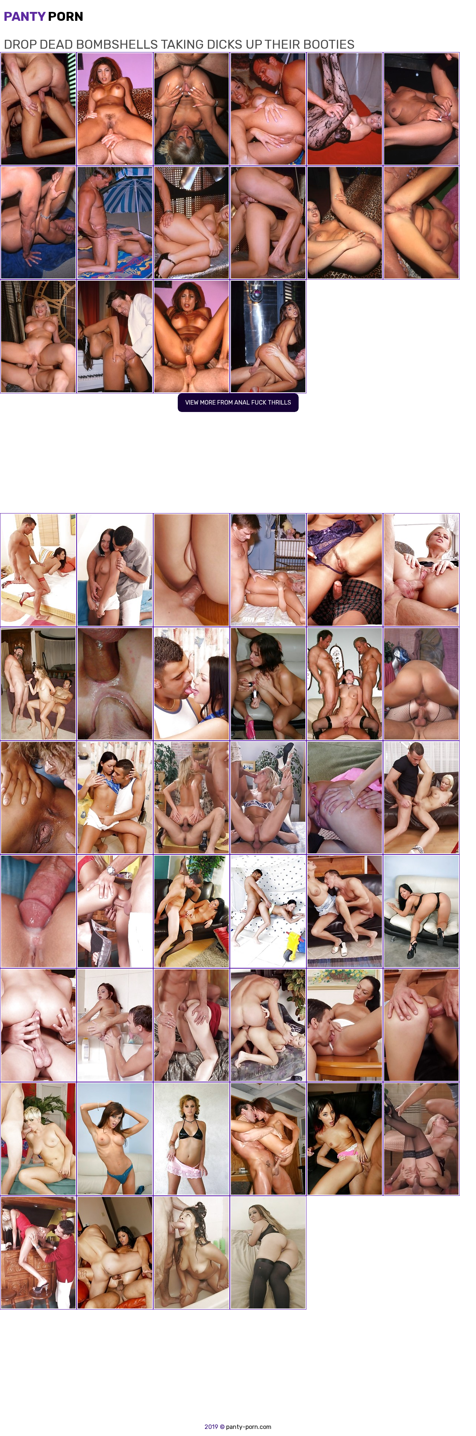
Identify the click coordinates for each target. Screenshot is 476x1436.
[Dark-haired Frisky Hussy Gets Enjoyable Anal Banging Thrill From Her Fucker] (115, 797)
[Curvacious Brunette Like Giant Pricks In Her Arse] (421, 684)
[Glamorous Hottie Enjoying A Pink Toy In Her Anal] (115, 1025)
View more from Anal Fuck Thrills (238, 402)
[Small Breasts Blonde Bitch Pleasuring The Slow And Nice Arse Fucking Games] (344, 911)
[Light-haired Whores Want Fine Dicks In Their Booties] (268, 570)
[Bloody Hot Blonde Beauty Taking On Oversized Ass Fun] (268, 797)
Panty (43, 16)
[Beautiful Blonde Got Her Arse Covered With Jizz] (115, 911)
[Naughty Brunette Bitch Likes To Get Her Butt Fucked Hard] (38, 570)
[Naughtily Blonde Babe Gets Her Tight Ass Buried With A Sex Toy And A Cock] (421, 570)
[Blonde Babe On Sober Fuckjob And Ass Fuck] (421, 1139)
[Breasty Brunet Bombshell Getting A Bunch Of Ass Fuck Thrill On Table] (191, 684)
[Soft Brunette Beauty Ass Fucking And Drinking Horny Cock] (191, 1025)
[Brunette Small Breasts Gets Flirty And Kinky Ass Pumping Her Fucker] (268, 911)
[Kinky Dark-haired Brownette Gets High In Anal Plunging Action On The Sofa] (115, 570)
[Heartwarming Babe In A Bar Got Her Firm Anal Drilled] (38, 1253)
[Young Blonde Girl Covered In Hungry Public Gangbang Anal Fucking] (344, 797)
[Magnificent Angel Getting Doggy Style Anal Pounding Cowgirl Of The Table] (421, 797)
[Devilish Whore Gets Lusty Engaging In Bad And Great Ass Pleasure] (38, 797)
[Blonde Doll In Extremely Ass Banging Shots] (191, 797)
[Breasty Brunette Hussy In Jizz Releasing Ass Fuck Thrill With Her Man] (421, 1025)
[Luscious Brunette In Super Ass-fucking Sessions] (344, 570)
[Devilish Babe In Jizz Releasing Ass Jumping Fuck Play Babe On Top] (38, 911)
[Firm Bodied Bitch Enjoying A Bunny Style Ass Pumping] (344, 1025)
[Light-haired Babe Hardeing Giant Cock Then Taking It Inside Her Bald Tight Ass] (115, 684)
